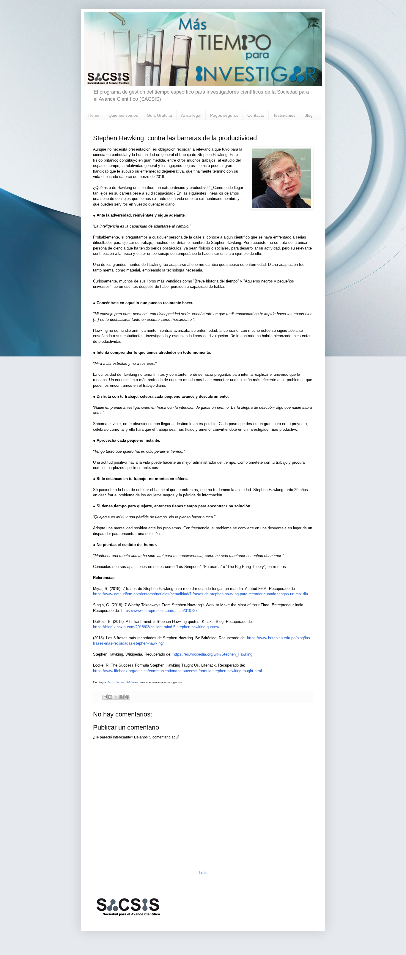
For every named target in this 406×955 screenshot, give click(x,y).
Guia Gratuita (159, 115)
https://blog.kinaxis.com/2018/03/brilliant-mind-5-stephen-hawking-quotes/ (156, 627)
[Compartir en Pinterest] (127, 697)
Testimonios (284, 115)
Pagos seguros (224, 115)
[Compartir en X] (116, 697)
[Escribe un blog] (110, 697)
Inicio (203, 873)
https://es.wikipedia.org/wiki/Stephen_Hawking (212, 654)
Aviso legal (191, 115)
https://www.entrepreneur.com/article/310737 (159, 610)
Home (94, 115)
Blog (308, 115)
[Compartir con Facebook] (122, 697)
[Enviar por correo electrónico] (105, 697)
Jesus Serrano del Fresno (123, 682)
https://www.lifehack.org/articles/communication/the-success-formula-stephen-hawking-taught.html (178, 671)
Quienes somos (123, 115)
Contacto (255, 115)
